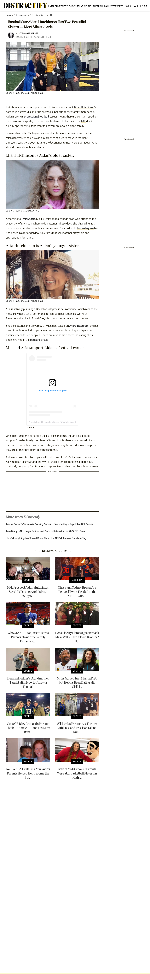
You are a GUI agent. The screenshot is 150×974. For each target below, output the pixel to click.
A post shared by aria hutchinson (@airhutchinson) (52, 422)
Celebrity (34, 15)
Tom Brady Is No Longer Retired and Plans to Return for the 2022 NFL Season (46, 531)
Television (70, 6)
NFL (50, 15)
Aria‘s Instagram (78, 325)
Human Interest (110, 6)
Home (8, 15)
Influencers (94, 6)
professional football (36, 116)
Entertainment (56, 6)
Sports (43, 15)
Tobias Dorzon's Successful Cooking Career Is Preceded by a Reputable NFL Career (49, 524)
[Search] (135, 5)
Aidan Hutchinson (84, 107)
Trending (82, 6)
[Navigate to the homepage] (25, 5)
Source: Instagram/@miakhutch (23, 211)
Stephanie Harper (28, 33)
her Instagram (85, 228)
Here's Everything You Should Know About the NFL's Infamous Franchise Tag (46, 538)
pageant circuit (39, 339)
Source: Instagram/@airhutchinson (25, 93)
